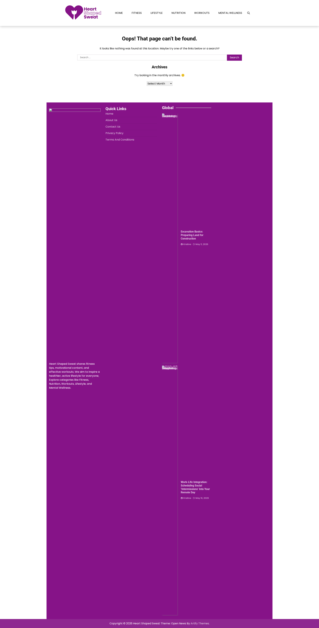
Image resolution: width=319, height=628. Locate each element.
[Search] (248, 12)
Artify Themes (200, 623)
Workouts (202, 13)
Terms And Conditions (120, 140)
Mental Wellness (230, 13)
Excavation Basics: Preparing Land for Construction (192, 235)
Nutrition (178, 13)
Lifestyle (157, 13)
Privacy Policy (114, 133)
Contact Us (113, 127)
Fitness (137, 13)
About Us (111, 120)
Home (119, 13)
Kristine (187, 244)
